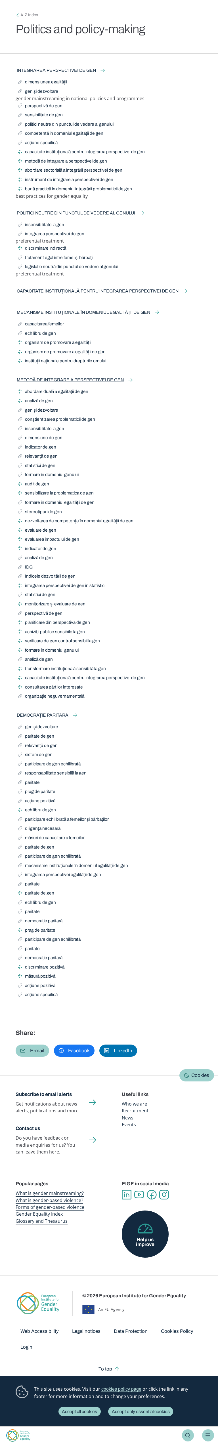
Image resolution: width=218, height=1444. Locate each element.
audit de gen (33, 484)
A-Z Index (29, 15)
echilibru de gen (37, 334)
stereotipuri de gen (40, 512)
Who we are (134, 1104)
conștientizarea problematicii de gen (56, 420)
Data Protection (131, 1331)
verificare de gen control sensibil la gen (59, 641)
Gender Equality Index (39, 1214)
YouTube (139, 1194)
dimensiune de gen (40, 438)
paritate (30, 783)
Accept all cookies (79, 1411)
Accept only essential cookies (141, 1411)
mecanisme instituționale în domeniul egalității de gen (83, 312)
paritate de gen (36, 737)
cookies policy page (121, 1389)
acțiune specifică (38, 143)
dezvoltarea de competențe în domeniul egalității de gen (75, 521)
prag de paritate (36, 792)
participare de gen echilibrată (49, 764)
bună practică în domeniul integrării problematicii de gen (75, 189)
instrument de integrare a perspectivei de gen (65, 180)
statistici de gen (36, 466)
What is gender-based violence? (49, 1200)
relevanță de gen (38, 457)
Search (188, 1435)
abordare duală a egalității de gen (53, 392)
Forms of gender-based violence (50, 1207)
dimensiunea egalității (42, 82)
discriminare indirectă (42, 249)
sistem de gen (35, 755)
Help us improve (145, 1242)
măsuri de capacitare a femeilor (51, 838)
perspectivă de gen (40, 106)
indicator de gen (37, 448)
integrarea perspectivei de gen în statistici (61, 586)
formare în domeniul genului (48, 475)
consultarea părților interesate (50, 688)
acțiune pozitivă (36, 801)
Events (129, 1124)
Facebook (151, 1194)
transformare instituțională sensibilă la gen (62, 669)
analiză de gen (35, 401)
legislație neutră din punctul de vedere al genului (68, 267)
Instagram (164, 1194)
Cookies (200, 1075)
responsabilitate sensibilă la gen (52, 774)
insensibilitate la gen (41, 225)
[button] (32, 1051)
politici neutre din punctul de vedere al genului (66, 125)
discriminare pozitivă (41, 968)
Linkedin (126, 1194)
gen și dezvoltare (38, 92)
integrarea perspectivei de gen (56, 70)
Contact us (28, 1128)
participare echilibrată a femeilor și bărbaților (63, 820)
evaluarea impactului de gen (48, 540)
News (127, 1118)
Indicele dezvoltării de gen (47, 577)
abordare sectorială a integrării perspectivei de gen (70, 171)
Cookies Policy (177, 1331)
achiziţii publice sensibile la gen (51, 632)
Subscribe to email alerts (44, 1094)
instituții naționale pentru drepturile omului (62, 361)
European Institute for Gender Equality (18, 1435)
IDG (26, 568)
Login (26, 1347)
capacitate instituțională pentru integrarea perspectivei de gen (81, 152)
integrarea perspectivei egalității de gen (59, 875)
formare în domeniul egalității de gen (56, 503)
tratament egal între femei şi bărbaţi (55, 258)
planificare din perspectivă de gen (54, 623)
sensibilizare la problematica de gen (56, 494)
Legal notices (86, 1331)
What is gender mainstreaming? (50, 1193)
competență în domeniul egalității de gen (60, 134)
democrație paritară (42, 715)
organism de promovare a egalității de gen (62, 352)
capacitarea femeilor (41, 324)
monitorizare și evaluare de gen (51, 604)
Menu (208, 1435)
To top (105, 1369)
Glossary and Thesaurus (42, 1221)
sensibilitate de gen (40, 115)
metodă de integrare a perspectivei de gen (62, 162)
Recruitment (135, 1111)
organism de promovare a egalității (54, 343)
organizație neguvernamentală (51, 697)
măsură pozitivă (36, 977)
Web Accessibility (39, 1331)
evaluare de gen (37, 531)
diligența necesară (39, 829)
